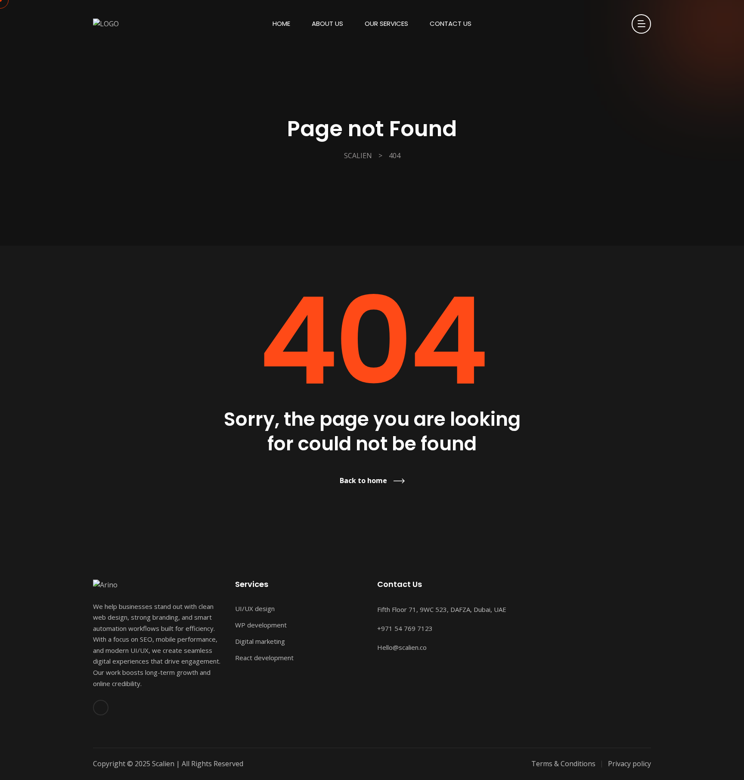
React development (264, 657)
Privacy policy (629, 763)
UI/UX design (255, 608)
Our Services (386, 23)
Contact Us (450, 23)
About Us (327, 23)
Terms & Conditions (563, 763)
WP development (261, 625)
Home (281, 23)
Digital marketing (260, 641)
